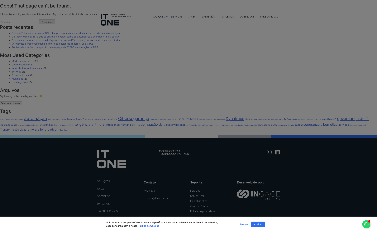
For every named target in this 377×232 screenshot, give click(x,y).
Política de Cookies (148, 225)
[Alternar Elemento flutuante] (366, 224)
